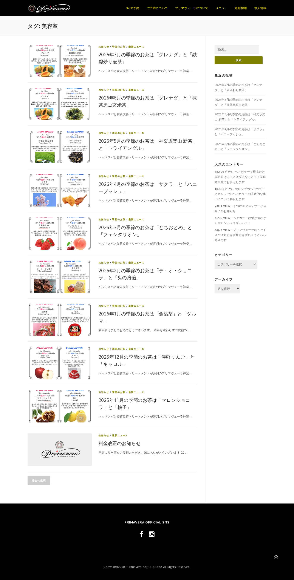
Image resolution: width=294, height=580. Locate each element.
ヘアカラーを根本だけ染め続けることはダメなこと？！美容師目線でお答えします (240, 177)
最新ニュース (136, 46)
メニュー (222, 8)
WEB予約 (132, 8)
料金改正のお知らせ (120, 443)
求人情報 (260, 8)
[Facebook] (141, 534)
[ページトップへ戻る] (275, 556)
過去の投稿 (39, 480)
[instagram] (152, 534)
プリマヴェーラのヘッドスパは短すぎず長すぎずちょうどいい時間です (240, 235)
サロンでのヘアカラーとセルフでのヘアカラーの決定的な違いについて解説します (240, 194)
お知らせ (104, 46)
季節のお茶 (118, 46)
